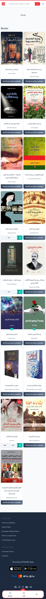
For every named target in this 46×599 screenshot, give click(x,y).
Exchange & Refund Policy (10, 531)
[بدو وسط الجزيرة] (34, 415)
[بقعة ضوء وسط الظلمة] (12, 102)
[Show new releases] (23, 589)
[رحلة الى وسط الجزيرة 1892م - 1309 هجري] (34, 258)
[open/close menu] (43, 4)
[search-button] (37, 4)
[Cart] (24, 593)
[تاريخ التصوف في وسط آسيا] (34, 153)
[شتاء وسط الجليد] (12, 313)
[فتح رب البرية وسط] (12, 364)
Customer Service (8, 551)
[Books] (10, 593)
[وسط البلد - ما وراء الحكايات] (12, 258)
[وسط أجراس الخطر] (34, 313)
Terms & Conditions (8, 523)
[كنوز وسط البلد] (34, 207)
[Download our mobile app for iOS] (16, 568)
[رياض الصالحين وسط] (34, 364)
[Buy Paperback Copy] (12, 238)
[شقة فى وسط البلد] (12, 48)
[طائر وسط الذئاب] (12, 415)
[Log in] (36, 594)
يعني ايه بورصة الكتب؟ (8, 540)
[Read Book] (11, 329)
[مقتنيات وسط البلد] (12, 207)
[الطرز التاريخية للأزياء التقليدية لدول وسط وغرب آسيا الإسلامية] (12, 466)
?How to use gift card (9, 535)
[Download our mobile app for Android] (30, 568)
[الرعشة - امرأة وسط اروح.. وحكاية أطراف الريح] (12, 153)
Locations (5, 556)
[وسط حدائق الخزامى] (34, 102)
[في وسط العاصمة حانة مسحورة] (34, 48)
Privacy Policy (6, 527)
